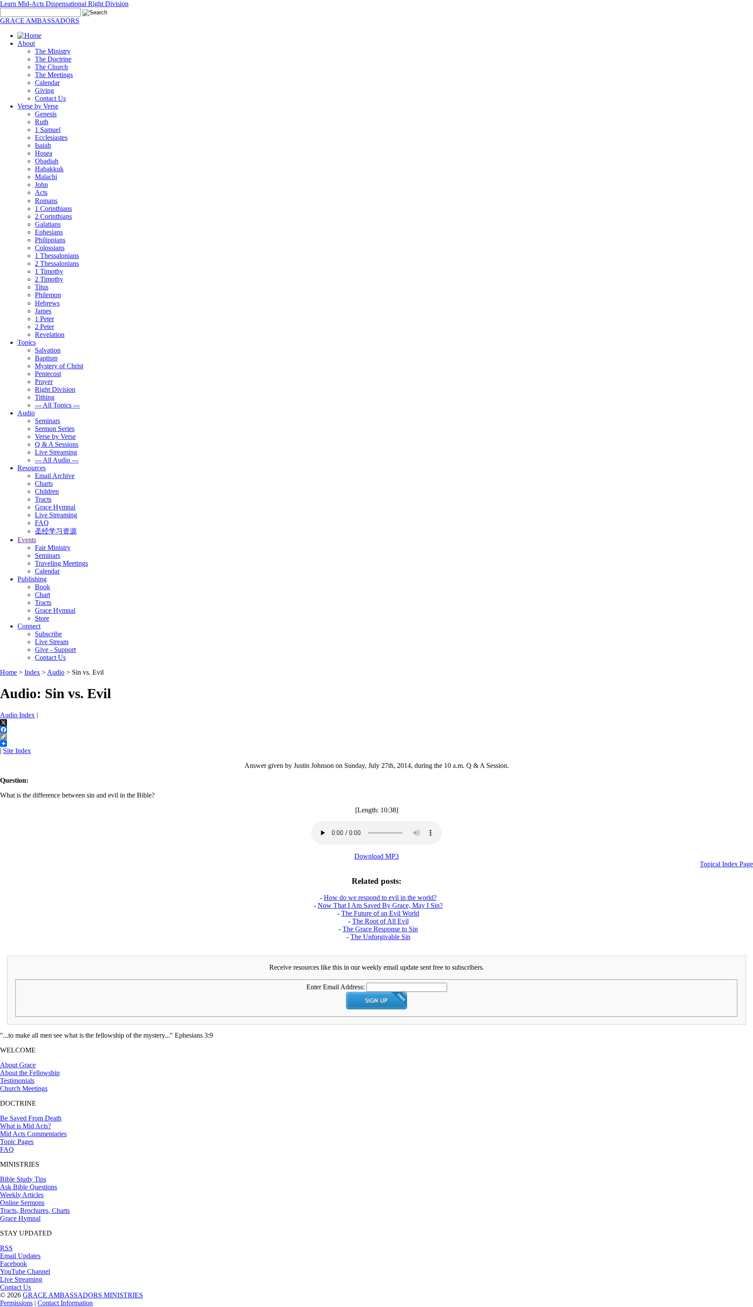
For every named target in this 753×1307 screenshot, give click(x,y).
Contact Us (50, 98)
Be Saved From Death (30, 1118)
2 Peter (44, 326)
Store (42, 618)
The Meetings (54, 74)
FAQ (42, 522)
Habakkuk (49, 169)
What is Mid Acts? (25, 1126)
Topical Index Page (726, 864)
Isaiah (43, 145)
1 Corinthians (53, 208)
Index (32, 672)
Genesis (46, 114)
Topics (26, 342)
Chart (42, 594)
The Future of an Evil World (380, 913)
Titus (41, 287)
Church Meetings (23, 1088)
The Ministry (53, 51)
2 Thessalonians (57, 263)
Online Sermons (22, 1202)
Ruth (41, 122)
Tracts (43, 499)
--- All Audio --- (56, 460)
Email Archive (55, 475)
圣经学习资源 (56, 531)
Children (47, 491)
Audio (26, 413)
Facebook (13, 1263)
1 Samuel (48, 129)
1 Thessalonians (57, 255)
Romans (46, 200)
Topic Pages (17, 1141)
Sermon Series (55, 428)
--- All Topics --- (57, 405)
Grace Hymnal (55, 507)
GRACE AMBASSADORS (39, 20)
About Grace (18, 1065)
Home (8, 672)
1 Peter (44, 319)
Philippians (50, 240)
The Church (51, 67)
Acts (41, 192)
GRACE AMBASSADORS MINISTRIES (83, 1295)
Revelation (49, 334)
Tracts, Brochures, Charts (35, 1210)
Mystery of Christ (59, 366)
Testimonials (17, 1080)
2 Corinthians (53, 216)
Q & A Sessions (56, 444)
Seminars (47, 420)
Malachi (46, 176)
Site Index (17, 750)
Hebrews (47, 303)
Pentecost (48, 373)
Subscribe (48, 634)
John (41, 184)
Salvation (48, 350)
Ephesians (49, 232)
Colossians (49, 247)
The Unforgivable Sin (380, 936)
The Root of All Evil (380, 921)
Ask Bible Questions (28, 1187)
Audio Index (17, 715)
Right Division (55, 389)
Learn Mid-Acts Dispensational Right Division (64, 3)
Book (42, 587)
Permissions (16, 1303)
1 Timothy (49, 271)
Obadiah (46, 161)
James (43, 311)
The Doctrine (53, 59)
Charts (44, 483)
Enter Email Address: (335, 987)
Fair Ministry (53, 547)
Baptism (46, 358)
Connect (29, 626)
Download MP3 (376, 856)
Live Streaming (56, 452)
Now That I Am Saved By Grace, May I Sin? (380, 905)
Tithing (44, 397)
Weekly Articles (22, 1194)
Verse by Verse (37, 106)
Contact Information (65, 1303)
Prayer (44, 381)
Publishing (32, 579)
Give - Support (55, 649)
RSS (6, 1248)
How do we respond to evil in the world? (380, 897)
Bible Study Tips (23, 1179)
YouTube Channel (25, 1271)
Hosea (43, 153)
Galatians (48, 224)
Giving (44, 90)
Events (26, 539)
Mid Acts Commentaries (33, 1133)
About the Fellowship (30, 1072)
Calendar (47, 82)
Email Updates (20, 1255)
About (26, 43)
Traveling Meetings (61, 563)
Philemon (48, 295)
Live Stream (51, 641)
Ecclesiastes (51, 137)
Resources (31, 468)
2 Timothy (49, 279)
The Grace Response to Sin (380, 929)
